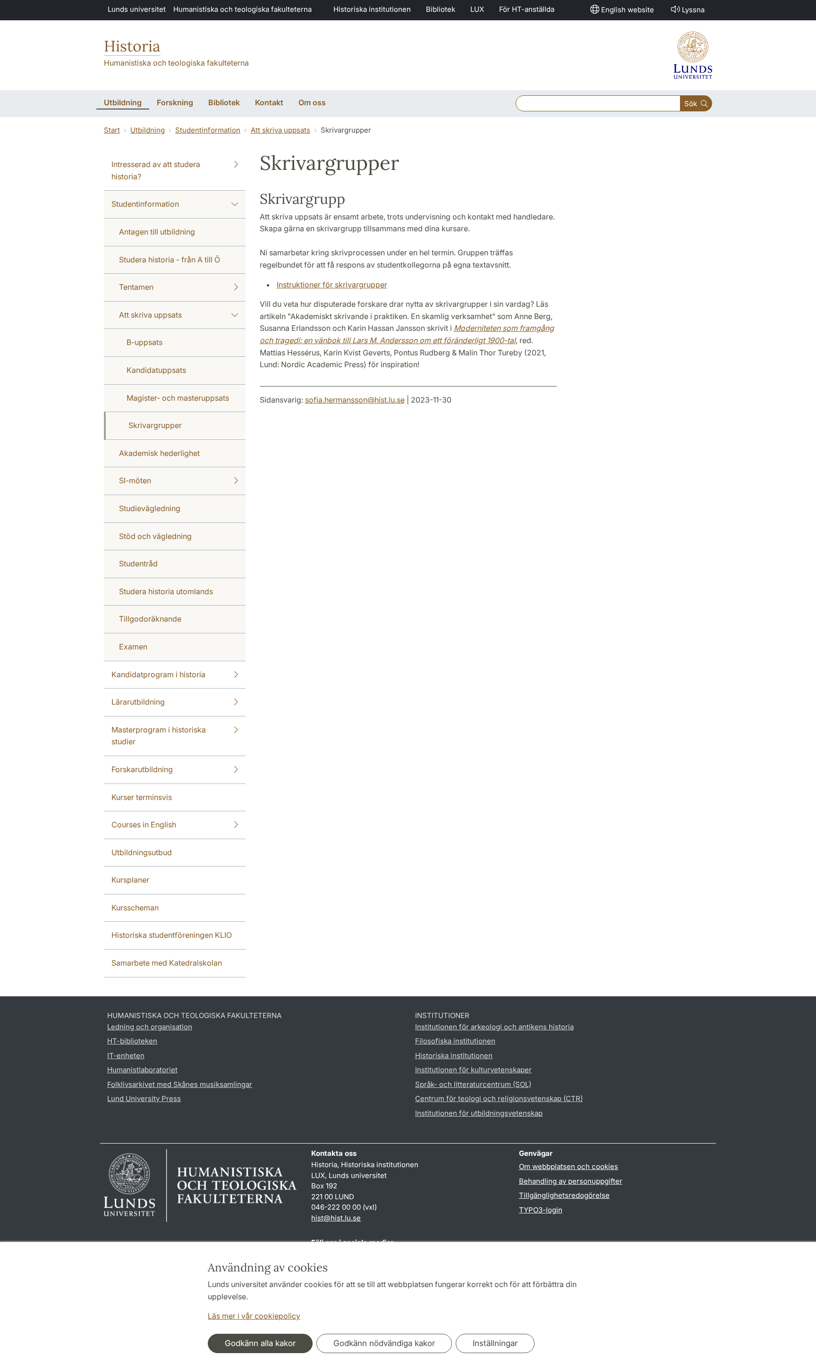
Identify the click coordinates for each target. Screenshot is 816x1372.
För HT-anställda (526, 9)
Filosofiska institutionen (455, 1040)
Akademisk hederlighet (159, 453)
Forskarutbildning (142, 769)
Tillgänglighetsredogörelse (564, 1195)
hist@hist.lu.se (336, 1217)
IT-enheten (125, 1055)
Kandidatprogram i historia (158, 674)
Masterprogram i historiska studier (158, 736)
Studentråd (138, 563)
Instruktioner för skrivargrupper (332, 284)
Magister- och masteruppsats (178, 398)
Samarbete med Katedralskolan (166, 963)
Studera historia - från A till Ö (169, 259)
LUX (477, 9)
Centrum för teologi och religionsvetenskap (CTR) (499, 1098)
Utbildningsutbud (141, 852)
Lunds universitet (137, 9)
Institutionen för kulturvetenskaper (473, 1069)
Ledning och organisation (149, 1026)
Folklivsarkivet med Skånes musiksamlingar (179, 1084)
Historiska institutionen (372, 9)
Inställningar (495, 1343)
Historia (132, 46)
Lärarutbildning (138, 702)
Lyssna (693, 9)
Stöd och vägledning (155, 536)
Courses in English (143, 824)
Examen (133, 646)
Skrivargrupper (155, 425)
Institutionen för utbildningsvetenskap (479, 1113)
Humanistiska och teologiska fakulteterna (242, 9)
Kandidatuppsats (156, 370)
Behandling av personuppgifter (570, 1181)
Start (112, 130)
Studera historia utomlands (166, 591)
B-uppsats (144, 342)
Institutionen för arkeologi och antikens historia (494, 1026)
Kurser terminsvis (141, 797)
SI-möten (135, 480)
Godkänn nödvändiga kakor (384, 1343)
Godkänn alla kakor (260, 1343)
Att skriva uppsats (280, 130)
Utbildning (147, 130)
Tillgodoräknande (150, 618)
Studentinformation (207, 130)
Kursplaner (130, 879)
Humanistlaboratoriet (142, 1069)
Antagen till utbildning (157, 231)
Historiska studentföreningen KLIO (171, 935)
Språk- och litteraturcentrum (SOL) (473, 1084)
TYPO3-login (540, 1209)
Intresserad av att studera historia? (155, 170)
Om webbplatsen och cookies (568, 1166)
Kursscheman (135, 907)
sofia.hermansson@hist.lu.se (355, 399)
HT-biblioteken (132, 1040)
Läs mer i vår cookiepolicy (254, 1316)
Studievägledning (149, 508)
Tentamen (136, 287)
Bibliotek (440, 9)
